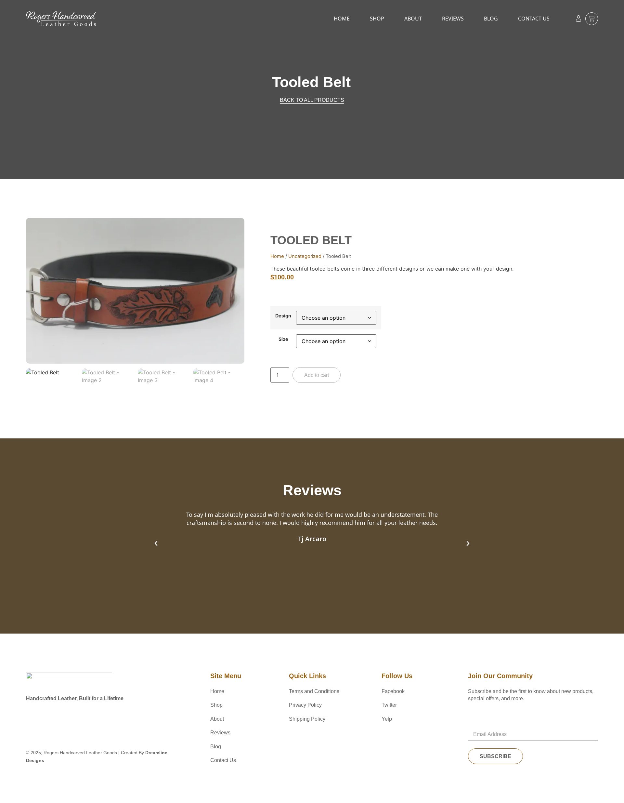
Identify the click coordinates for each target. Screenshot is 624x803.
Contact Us (534, 18)
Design (283, 316)
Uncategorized (304, 256)
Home (342, 18)
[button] (156, 543)
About (413, 18)
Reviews (453, 18)
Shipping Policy (307, 719)
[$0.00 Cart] (591, 18)
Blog (491, 18)
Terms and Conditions (314, 691)
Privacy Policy (305, 705)
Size (283, 339)
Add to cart (316, 375)
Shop (377, 18)
